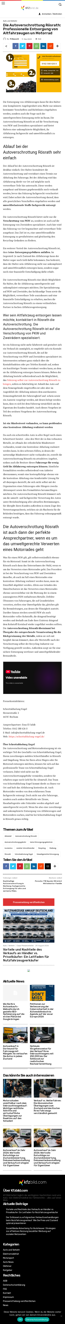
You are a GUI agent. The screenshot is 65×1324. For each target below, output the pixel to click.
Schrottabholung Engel (24, 854)
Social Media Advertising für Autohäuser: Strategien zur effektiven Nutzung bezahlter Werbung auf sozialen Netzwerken (31, 1231)
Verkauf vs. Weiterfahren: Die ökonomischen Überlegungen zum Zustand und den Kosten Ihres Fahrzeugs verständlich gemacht (47, 1107)
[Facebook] (16, 46)
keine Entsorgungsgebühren (41, 842)
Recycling (42, 848)
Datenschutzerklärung (37, 1319)
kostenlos (9, 848)
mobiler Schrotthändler (25, 848)
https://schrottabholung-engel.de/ (26, 736)
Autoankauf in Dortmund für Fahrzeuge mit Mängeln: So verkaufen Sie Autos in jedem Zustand (15, 1052)
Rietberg (53, 848)
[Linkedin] (43, 46)
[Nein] (61, 1316)
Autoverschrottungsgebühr (15, 842)
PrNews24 (14, 39)
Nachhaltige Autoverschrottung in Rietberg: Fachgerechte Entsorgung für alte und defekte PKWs (14, 886)
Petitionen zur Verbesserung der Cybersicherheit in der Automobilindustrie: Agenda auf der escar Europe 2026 (42, 1010)
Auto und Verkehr (10, 21)
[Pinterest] (29, 46)
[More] (57, 46)
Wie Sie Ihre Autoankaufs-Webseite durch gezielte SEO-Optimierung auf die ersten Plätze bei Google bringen (13, 1012)
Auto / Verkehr (9, 946)
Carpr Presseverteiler (25, 946)
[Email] (48, 866)
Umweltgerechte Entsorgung (48, 854)
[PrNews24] (5, 38)
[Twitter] (23, 46)
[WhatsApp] (36, 46)
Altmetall (8, 836)
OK (20, 1319)
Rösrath (8, 854)
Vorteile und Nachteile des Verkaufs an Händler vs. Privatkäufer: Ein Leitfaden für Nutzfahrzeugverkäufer (26, 955)
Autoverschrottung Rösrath (26, 836)
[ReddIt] (50, 46)
